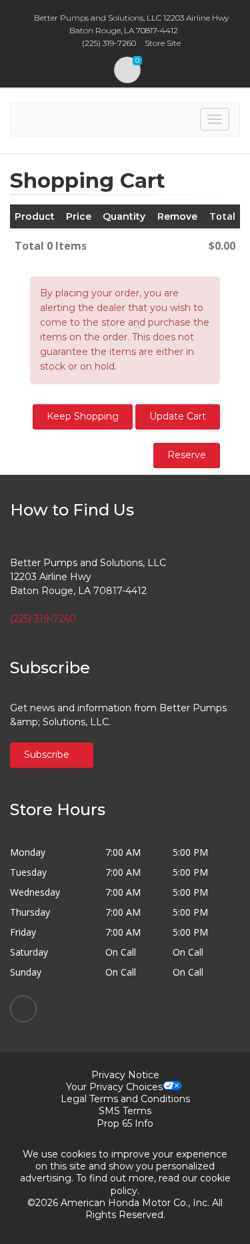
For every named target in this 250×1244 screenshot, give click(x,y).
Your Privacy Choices (114, 1087)
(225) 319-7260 (43, 619)
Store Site (163, 43)
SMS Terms (125, 1111)
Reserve (186, 455)
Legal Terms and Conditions (125, 1099)
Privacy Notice (125, 1075)
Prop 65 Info (125, 1123)
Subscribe (48, 755)
